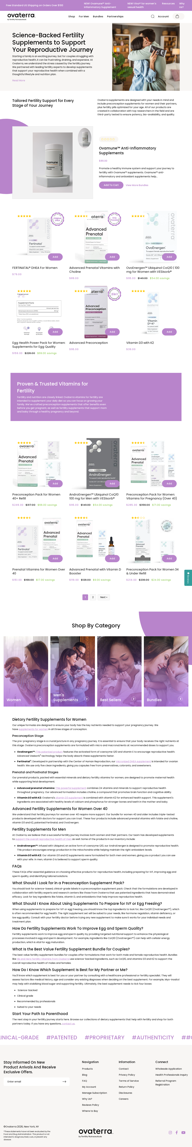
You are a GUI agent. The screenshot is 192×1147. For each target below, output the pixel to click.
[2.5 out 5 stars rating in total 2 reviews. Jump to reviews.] (139, 518)
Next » (103, 597)
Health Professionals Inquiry (171, 1075)
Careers (123, 1099)
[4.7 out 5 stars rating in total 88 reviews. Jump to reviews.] (82, 216)
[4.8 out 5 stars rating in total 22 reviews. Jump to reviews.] (139, 291)
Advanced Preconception (88, 343)
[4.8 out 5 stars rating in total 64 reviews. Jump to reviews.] (25, 216)
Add (55, 257)
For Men (84, 16)
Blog (84, 1075)
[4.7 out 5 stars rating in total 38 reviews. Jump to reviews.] (139, 216)
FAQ (84, 1081)
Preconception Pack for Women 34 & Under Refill (152, 571)
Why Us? (181, 5)
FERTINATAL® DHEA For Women (34, 268)
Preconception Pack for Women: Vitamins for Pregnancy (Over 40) (151, 496)
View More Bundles (137, 185)
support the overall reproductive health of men (43, 839)
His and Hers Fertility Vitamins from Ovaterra (43, 959)
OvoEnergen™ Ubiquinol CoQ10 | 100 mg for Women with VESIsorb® (152, 270)
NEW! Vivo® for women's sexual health (142, 5)
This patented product (49, 752)
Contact (124, 1069)
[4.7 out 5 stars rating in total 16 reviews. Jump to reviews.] (82, 291)
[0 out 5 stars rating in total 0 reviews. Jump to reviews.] (108, 139)
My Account (89, 1087)
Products (87, 1069)
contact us (68, 1023)
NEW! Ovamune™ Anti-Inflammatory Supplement (100, 5)
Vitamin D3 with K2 (140, 343)
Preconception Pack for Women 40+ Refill (36, 496)
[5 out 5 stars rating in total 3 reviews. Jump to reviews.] (25, 443)
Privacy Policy (127, 1075)
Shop (71, 16)
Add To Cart (111, 185)
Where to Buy (90, 1111)
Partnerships (115, 16)
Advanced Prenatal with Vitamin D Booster (95, 571)
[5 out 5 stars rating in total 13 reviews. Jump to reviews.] (25, 291)
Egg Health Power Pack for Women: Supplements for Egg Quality (38, 345)
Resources (168, 3)
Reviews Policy (90, 1105)
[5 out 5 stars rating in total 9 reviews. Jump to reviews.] (82, 443)
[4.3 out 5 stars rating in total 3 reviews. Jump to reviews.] (25, 518)
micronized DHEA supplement (133, 761)
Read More (18, 80)
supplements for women (33, 729)
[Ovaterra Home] (22, 16)
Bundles (98, 16)
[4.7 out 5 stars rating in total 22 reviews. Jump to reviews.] (139, 443)
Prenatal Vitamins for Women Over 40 (38, 571)
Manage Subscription (94, 1093)
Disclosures (125, 1093)
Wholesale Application (168, 1069)
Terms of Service (129, 1081)
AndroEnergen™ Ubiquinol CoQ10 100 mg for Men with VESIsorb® (93, 496)
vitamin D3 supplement (69, 797)
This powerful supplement (71, 788)
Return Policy (126, 1087)
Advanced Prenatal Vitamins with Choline (94, 270)
